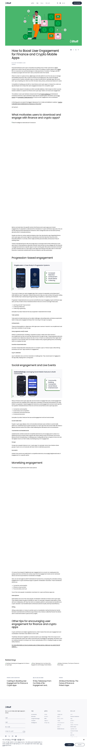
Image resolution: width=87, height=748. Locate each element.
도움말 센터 (59, 714)
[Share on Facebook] (78, 49)
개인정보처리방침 (74, 731)
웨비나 (58, 726)
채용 (71, 718)
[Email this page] (71, 49)
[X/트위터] (9, 736)
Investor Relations (74, 716)
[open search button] (57, 3)
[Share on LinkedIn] (75, 49)
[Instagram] (12, 736)
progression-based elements (25, 97)
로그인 (63, 3)
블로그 (58, 716)
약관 (71, 733)
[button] (84, 739)
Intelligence (34, 722)
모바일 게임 (46, 722)
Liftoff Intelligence (45, 94)
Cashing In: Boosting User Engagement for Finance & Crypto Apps (37, 103)
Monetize (33, 716)
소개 (71, 714)
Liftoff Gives (73, 726)
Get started (77, 3)
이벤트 (58, 720)
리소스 (42, 3)
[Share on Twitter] (73, 49)
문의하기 (72, 720)
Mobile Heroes (60, 728)
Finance (14, 64)
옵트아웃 (72, 735)
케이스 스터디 (60, 718)
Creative (33, 720)
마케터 (45, 714)
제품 (37, 3)
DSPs (45, 718)
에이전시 (46, 716)
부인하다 (80, 744)
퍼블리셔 (46, 720)
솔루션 (32, 3)
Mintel (59, 69)
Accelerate (34, 714)
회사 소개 (48, 3)
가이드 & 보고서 (60, 722)
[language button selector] (60, 3)
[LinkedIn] (5, 736)
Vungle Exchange (35, 718)
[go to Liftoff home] (8, 3)
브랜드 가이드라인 (74, 724)
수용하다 (69, 744)
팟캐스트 (59, 724)
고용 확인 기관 (73, 728)
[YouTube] (16, 736)
